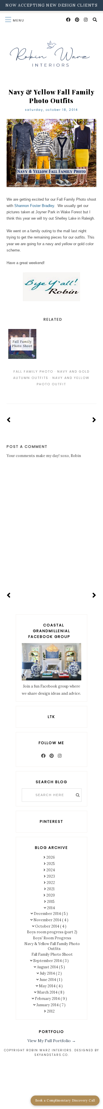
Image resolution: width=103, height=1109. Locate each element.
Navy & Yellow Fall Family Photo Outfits (52, 946)
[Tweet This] (51, 392)
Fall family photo (33, 371)
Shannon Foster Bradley (34, 206)
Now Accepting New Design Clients (51, 5)
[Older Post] (94, 420)
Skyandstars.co (51, 1055)
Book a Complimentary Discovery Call (65, 1100)
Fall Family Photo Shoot (52, 954)
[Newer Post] (9, 420)
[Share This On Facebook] (43, 392)
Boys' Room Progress (52, 938)
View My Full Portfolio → (51, 1040)
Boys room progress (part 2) (52, 932)
